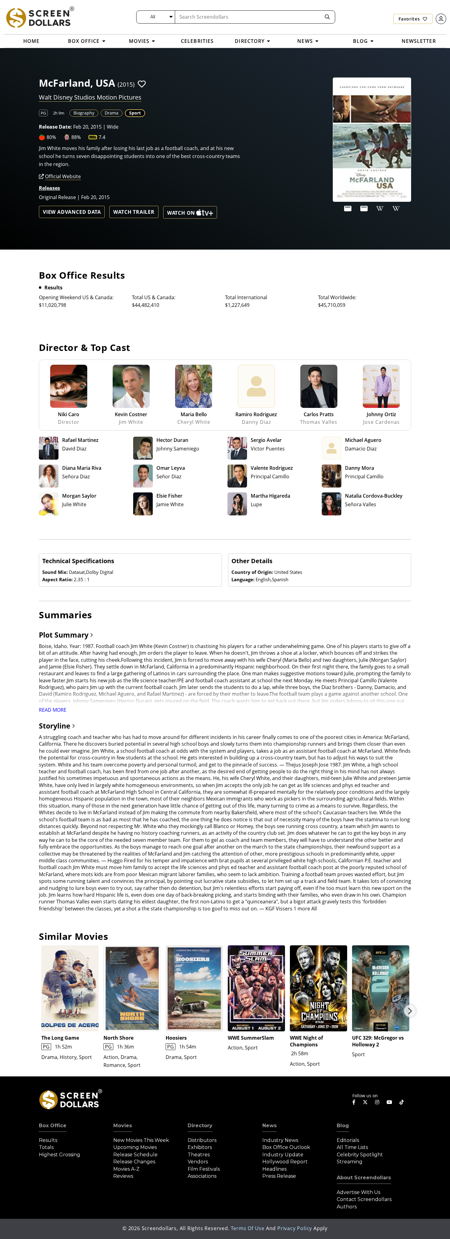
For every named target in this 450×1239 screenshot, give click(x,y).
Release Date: (55, 126)
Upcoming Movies (135, 1147)
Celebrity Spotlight (360, 1155)
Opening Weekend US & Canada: (76, 297)
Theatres (199, 1155)
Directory (200, 1125)
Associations (202, 1176)
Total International (246, 297)
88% (76, 137)
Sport (135, 113)
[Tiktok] (401, 1102)
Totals (46, 1147)
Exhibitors (200, 1147)
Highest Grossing (59, 1155)
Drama (111, 113)
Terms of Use (247, 1228)
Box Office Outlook (286, 1147)
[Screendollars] (39, 16)
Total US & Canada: (153, 297)
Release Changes (134, 1162)
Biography (83, 113)
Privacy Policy (294, 1228)
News (269, 1125)
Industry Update (282, 1155)
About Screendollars (364, 1178)
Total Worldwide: (337, 297)
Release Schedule (135, 1155)
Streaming (349, 1162)
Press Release (279, 1176)
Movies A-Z (126, 1169)
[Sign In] (441, 18)
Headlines (274, 1169)
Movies (122, 1125)
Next (410, 1011)
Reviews (123, 1176)
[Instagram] (377, 1102)
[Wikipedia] (380, 208)
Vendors (198, 1162)
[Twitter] (365, 1102)
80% (51, 137)
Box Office (52, 1125)
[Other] (348, 208)
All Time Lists (352, 1147)
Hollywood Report (285, 1162)
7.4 (102, 137)
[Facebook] (353, 1102)
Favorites (410, 19)
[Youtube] (389, 1102)
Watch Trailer (133, 212)
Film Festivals (204, 1169)
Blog (343, 1125)
